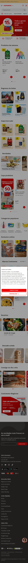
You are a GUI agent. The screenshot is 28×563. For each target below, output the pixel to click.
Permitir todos (14, 290)
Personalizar (13, 293)
